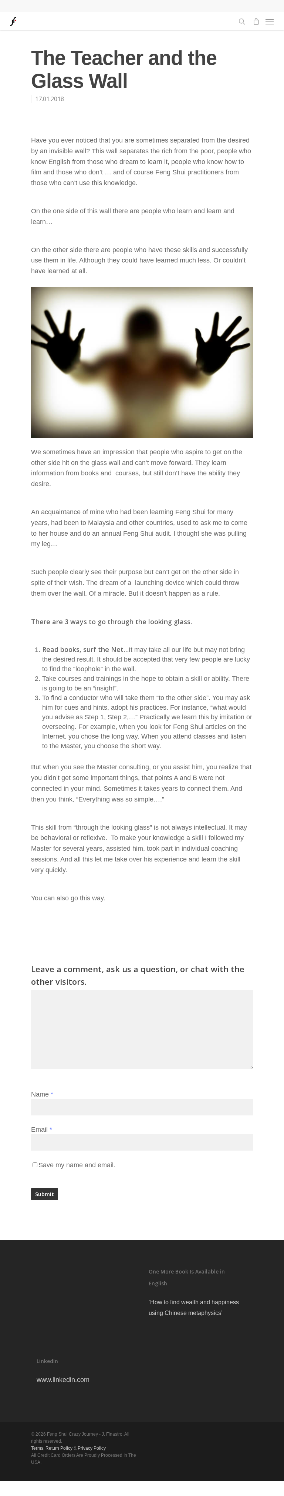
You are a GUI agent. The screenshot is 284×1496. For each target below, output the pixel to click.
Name (42, 1094)
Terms (37, 1448)
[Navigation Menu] (270, 21)
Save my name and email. (76, 1165)
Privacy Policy (92, 1448)
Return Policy (58, 1448)
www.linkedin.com (63, 1379)
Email (41, 1129)
